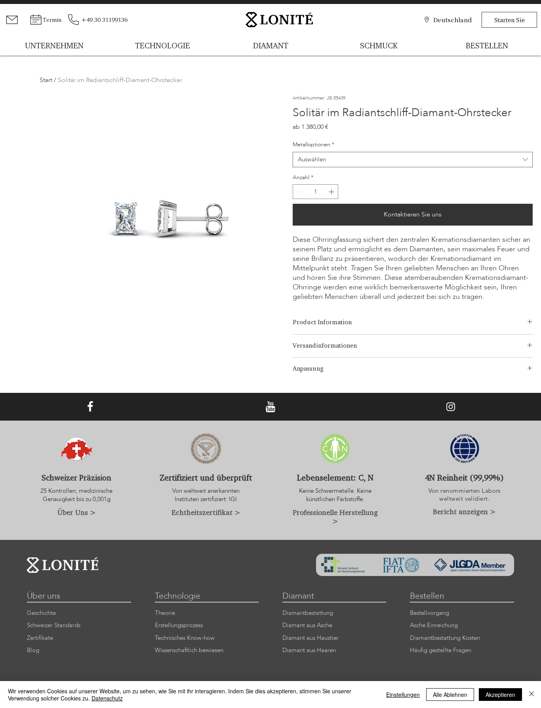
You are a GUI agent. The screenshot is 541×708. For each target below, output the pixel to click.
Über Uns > (76, 512)
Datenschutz (107, 698)
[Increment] (332, 192)
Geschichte (41, 613)
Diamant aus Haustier (310, 638)
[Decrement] (299, 192)
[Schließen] (531, 694)
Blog (33, 650)
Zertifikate (40, 638)
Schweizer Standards (53, 625)
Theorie (165, 613)
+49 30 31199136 (104, 19)
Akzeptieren (500, 694)
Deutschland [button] (452, 19)
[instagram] (450, 407)
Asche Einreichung (434, 625)
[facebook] (90, 407)
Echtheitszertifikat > (205, 512)
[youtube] (270, 407)
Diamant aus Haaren (309, 650)
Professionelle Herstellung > (335, 516)
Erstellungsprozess (179, 625)
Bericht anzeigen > (464, 511)
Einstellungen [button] (403, 694)
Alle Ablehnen (450, 694)
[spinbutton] (315, 192)
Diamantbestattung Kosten (445, 638)
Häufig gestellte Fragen (440, 650)
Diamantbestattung (307, 613)
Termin (52, 19)
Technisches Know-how (185, 638)
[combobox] (413, 159)
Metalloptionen (313, 144)
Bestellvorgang (429, 613)
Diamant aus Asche (307, 625)
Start (46, 80)
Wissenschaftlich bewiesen (189, 650)
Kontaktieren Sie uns (413, 214)
